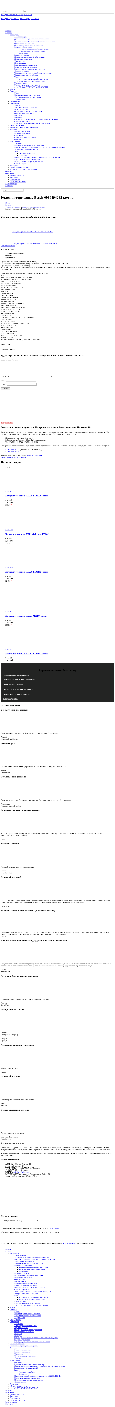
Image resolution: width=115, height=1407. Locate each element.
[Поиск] (25, 11)
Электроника (15, 141)
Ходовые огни (19, 99)
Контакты (9, 186)
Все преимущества (10, 699)
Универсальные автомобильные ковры (34, 49)
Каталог (8, 33)
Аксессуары (14, 35)
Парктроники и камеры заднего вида (28, 161)
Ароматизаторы (20, 37)
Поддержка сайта (69, 1243)
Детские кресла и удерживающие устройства (31, 39)
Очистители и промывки (24, 113)
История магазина (17, 176)
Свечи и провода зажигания (25, 137)
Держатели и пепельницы (24, 43)
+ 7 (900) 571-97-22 (24, 15)
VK (25, 457)
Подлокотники (20, 63)
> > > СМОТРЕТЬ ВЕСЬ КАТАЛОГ (24, 170)
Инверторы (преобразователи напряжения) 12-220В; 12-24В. (37, 157)
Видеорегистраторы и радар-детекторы (29, 145)
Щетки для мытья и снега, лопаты (27, 85)
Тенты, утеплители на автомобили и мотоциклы (33, 73)
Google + (16, 457)
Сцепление (18, 135)
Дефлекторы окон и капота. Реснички (28, 45)
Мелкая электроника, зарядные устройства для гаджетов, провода (39, 147)
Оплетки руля (19, 61)
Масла (12, 89)
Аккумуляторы (15, 101)
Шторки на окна (20, 83)
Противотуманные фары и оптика (27, 95)
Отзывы (8, 172)
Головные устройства (27, 153)
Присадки (18, 117)
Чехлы (16, 77)
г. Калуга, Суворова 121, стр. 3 (12, 19)
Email (3, 384)
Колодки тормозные (22, 133)
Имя (3, 380)
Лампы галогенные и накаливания (27, 97)
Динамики (23, 155)
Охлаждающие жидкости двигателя (28, 111)
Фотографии (15, 178)
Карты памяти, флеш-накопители (27, 159)
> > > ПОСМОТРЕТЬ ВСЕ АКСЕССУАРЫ (31, 87)
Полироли (18, 115)
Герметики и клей (21, 109)
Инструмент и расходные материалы (24, 127)
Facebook (4, 457)
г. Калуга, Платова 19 (9, 15)
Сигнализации (20, 163)
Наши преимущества (18, 182)
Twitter (10, 457)
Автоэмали (18, 105)
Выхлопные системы (22, 131)
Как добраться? (7, 423)
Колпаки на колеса (21, 55)
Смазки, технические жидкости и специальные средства (36, 119)
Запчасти (13, 129)
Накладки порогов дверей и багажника (29, 57)
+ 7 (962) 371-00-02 (31, 19)
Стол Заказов (54, 1228)
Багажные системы (17, 125)
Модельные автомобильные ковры (32, 51)
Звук (16, 151)
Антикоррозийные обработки (25, 107)
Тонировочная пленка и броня (26, 75)
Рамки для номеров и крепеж (25, 67)
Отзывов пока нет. (8, 246)
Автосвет (13, 91)
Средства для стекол (22, 121)
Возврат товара (11, 184)
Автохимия (14, 103)
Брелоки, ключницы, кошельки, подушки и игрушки (34, 41)
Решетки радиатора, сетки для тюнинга (29, 69)
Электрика (14, 165)
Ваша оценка (6, 360)
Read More (9, 491)
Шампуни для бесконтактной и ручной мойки (32, 123)
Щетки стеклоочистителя (19, 168)
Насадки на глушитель (23, 59)
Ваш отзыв (6, 376)
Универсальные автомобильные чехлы (34, 79)
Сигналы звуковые (21, 71)
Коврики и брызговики (23, 47)
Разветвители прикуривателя (25, 65)
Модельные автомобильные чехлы (32, 81)
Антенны (18, 143)
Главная (8, 31)
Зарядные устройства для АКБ (26, 149)
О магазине (9, 174)
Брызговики (23, 53)
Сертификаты (15, 180)
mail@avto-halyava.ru (21, 1172)
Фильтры (17, 139)
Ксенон (17, 93)
